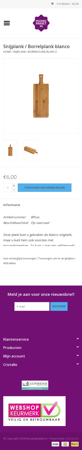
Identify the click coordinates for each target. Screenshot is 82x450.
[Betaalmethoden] (55, 444)
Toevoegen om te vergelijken (56, 258)
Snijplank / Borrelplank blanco (35, 52)
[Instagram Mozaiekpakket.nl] (60, 319)
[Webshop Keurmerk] (41, 411)
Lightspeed (72, 438)
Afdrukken (9, 263)
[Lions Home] (41, 385)
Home (7, 52)
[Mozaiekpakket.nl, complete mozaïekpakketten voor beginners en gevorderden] (48, 23)
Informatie (11, 205)
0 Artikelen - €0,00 (67, 4)
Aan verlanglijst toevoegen (19, 258)
